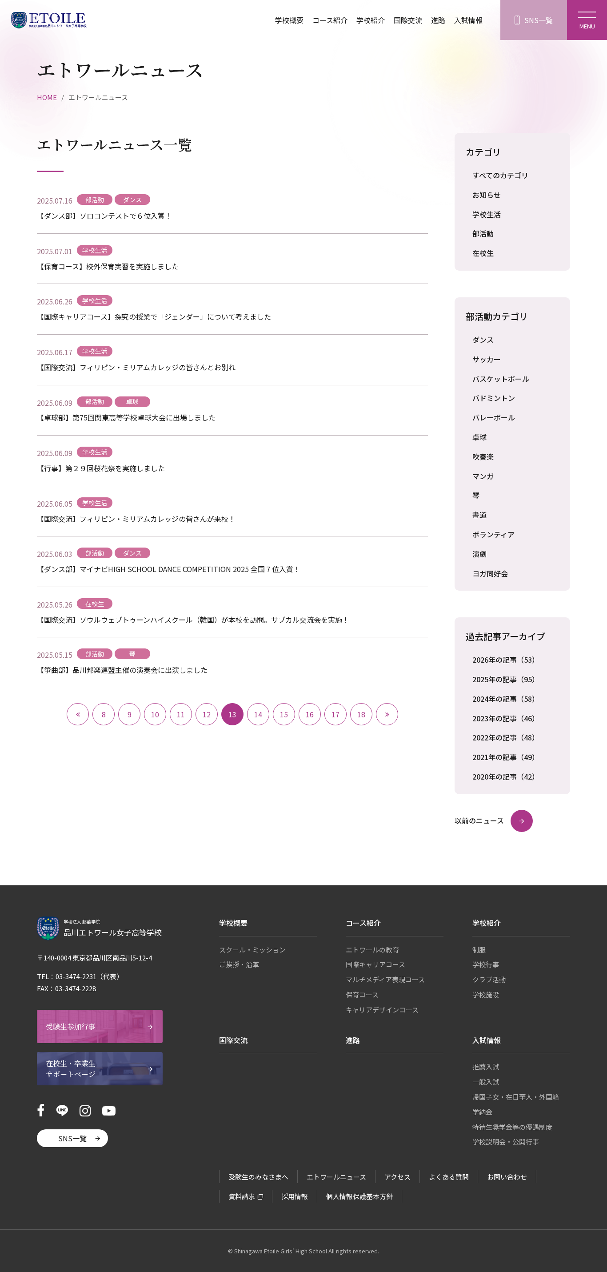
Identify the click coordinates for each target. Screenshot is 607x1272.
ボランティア (493, 534)
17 (335, 714)
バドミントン (493, 397)
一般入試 (485, 1081)
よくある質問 (449, 1176)
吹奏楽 (483, 456)
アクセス (397, 1176)
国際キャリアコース (375, 964)
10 (155, 714)
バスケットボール (500, 378)
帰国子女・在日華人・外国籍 (515, 1096)
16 (310, 714)
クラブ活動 (489, 979)
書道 (479, 514)
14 (258, 714)
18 (361, 714)
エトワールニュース (336, 1176)
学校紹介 (370, 20)
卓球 (479, 437)
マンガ (483, 476)
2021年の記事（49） (505, 757)
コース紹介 (329, 20)
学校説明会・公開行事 (505, 1141)
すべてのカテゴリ (500, 175)
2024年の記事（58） (505, 698)
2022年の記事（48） (505, 737)
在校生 (483, 253)
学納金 (482, 1111)
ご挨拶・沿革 (239, 964)
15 (284, 714)
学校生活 (486, 214)
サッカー (486, 359)
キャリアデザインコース (382, 1009)
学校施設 (485, 994)
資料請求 (241, 1196)
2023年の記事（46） (505, 718)
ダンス (483, 339)
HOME (47, 97)
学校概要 (289, 20)
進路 (438, 20)
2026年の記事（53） (505, 659)
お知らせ (486, 194)
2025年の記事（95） (505, 679)
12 (207, 714)
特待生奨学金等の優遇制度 (512, 1127)
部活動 (483, 233)
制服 (479, 949)
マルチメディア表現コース (385, 979)
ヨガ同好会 (490, 573)
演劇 (479, 553)
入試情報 (468, 20)
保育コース (362, 994)
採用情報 (294, 1196)
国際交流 (408, 20)
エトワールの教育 (372, 949)
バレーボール (493, 417)
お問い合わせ (507, 1176)
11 (181, 714)
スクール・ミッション (252, 949)
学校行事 (485, 964)
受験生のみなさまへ (258, 1176)
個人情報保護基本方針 (359, 1196)
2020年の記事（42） (505, 776)
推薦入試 (485, 1066)
